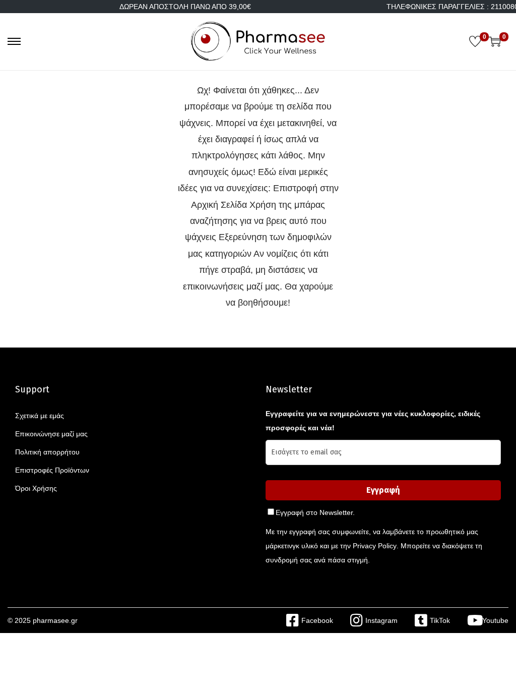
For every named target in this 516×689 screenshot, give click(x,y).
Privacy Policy (375, 546)
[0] (475, 41)
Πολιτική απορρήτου (47, 452)
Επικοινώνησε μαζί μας (51, 434)
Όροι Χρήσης (36, 488)
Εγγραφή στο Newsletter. (315, 512)
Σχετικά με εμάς (39, 416)
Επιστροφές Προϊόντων (52, 470)
